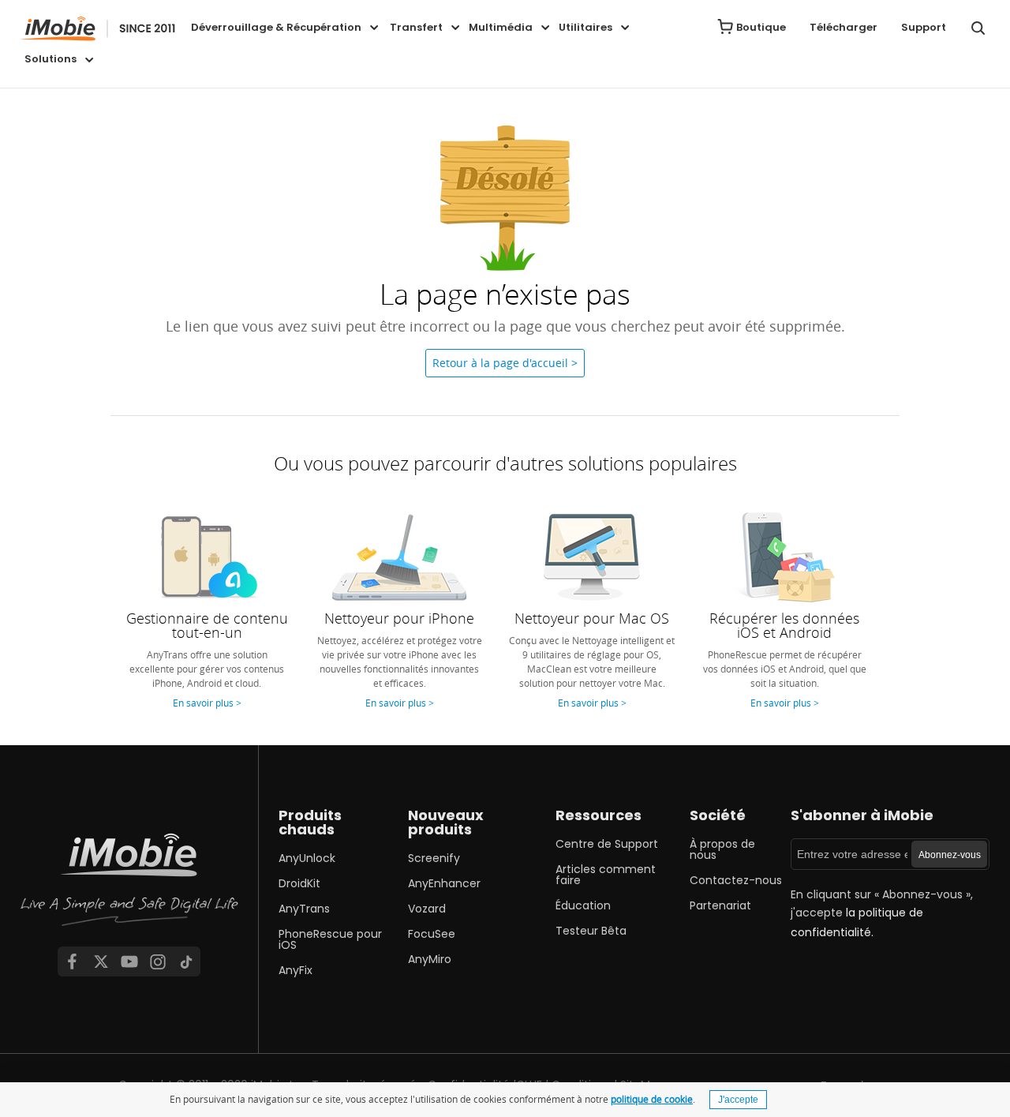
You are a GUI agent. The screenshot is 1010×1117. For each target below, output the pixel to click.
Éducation (583, 905)
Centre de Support (607, 844)
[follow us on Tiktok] (186, 961)
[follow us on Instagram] (158, 961)
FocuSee (431, 934)
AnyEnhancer (444, 883)
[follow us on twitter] (101, 961)
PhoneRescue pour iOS (330, 939)
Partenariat (720, 905)
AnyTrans (304, 908)
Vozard (427, 908)
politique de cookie (652, 1099)
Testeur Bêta (591, 931)
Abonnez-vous (949, 854)
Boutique (761, 27)
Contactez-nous (736, 880)
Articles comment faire (606, 874)
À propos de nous (722, 849)
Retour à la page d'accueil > (505, 362)
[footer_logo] (129, 886)
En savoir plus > (207, 702)
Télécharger (843, 27)
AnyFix (295, 970)
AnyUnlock (307, 858)
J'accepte (738, 1099)
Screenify (434, 858)
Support (923, 27)
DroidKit (299, 883)
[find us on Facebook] (72, 961)
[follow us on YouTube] (129, 961)
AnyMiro (429, 959)
